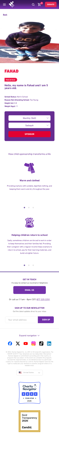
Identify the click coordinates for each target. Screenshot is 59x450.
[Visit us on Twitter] (18, 343)
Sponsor (29, 134)
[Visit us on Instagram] (33, 343)
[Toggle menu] (4, 4)
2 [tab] (29, 207)
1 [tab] (24, 207)
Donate (50, 4)
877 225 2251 (43, 299)
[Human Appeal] (11, 4)
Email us (29, 290)
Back (5, 14)
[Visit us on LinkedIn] (49, 343)
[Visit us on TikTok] (41, 343)
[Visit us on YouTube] (26, 343)
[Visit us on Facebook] (10, 343)
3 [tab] (33, 207)
